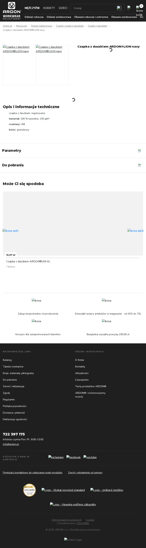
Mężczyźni (32, 8)
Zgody (6, 393)
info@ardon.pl (11, 444)
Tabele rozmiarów (13, 366)
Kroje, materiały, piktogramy (18, 373)
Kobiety (49, 8)
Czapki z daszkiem (97, 26)
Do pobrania (10, 379)
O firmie (79, 360)
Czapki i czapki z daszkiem (70, 26)
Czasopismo (82, 379)
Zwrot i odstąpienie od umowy (85, 472)
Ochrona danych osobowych (67, 520)
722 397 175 (14, 434)
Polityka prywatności (14, 406)
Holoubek (83, 523)
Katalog (7, 360)
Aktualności (81, 373)
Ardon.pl (7, 26)
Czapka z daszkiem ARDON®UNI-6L (28, 261)
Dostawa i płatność (14, 412)
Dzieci (63, 8)
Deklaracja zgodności (15, 419)
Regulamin (9, 399)
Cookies (90, 520)
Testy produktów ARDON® (90, 386)
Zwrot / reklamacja (13, 386)
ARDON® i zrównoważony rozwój (90, 394)
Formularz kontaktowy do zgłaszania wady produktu (32, 472)
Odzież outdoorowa (41, 26)
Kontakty (80, 366)
